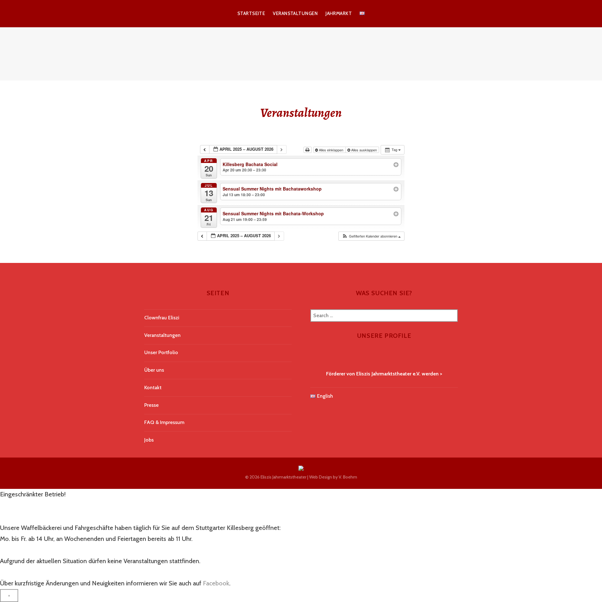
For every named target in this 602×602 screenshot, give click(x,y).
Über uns (154, 370)
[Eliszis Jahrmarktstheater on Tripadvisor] (322, 356)
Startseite (251, 13)
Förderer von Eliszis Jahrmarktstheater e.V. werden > (384, 374)
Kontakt (152, 387)
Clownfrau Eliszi (161, 318)
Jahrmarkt (338, 13)
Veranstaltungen (295, 13)
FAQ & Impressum (164, 422)
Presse (151, 405)
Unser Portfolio (161, 352)
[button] (371, 236)
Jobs (149, 440)
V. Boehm (348, 477)
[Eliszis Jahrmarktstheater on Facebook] (312, 356)
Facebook (216, 583)
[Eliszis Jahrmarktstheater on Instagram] (317, 356)
